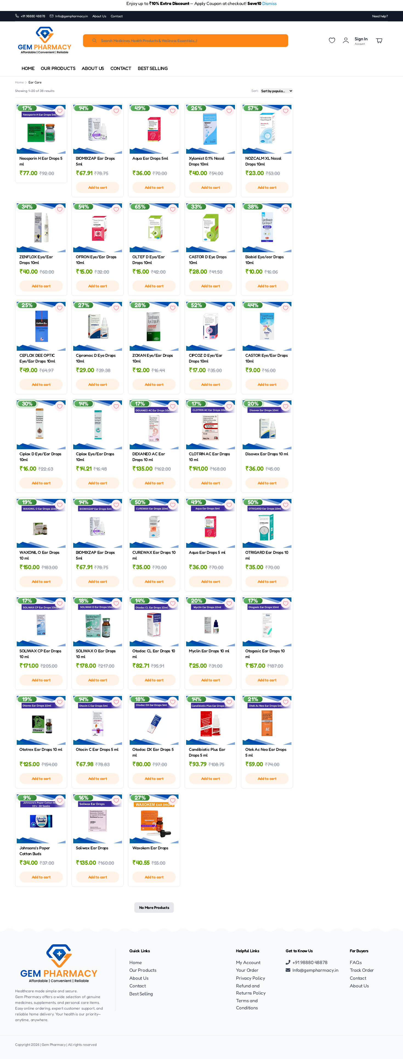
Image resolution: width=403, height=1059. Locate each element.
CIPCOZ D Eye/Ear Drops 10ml (205, 358)
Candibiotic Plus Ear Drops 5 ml (207, 752)
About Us (99, 16)
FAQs (356, 962)
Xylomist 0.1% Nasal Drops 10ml (206, 161)
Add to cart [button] (97, 187)
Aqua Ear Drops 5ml (150, 158)
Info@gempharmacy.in (71, 16)
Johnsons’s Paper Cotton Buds (34, 850)
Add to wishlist (60, 111)
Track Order (362, 970)
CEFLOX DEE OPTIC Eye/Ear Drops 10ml (37, 358)
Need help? (380, 16)
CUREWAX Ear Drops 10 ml (154, 555)
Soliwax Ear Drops (92, 847)
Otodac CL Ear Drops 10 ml (153, 653)
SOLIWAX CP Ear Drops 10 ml (40, 653)
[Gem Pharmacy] (44, 40)
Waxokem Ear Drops (150, 847)
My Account (248, 962)
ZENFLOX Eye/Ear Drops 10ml (36, 259)
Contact (117, 16)
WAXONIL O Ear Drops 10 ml (39, 555)
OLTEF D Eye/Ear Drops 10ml (148, 259)
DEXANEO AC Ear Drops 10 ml (148, 456)
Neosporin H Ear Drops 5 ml (41, 161)
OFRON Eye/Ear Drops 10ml (96, 259)
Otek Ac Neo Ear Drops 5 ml (265, 752)
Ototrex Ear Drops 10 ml (40, 749)
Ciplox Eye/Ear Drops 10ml (95, 456)
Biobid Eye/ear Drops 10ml (264, 259)
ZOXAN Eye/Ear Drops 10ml (152, 358)
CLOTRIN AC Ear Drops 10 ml (209, 456)
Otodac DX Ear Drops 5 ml (153, 752)
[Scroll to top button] (391, 1047)
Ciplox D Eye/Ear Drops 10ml (40, 456)
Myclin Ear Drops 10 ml (209, 650)
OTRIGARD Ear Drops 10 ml (266, 555)
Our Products (58, 68)
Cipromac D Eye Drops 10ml (96, 358)
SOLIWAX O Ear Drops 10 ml (96, 653)
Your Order (247, 970)
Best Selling (153, 68)
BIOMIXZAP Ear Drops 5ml (95, 161)
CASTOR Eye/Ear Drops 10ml (266, 358)
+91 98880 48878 (33, 16)
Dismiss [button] (269, 3)
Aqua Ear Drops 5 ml (207, 552)
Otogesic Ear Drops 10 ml (265, 653)
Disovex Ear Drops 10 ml (266, 453)
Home (28, 68)
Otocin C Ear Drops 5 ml (97, 749)
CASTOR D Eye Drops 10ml (207, 259)
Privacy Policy (250, 978)
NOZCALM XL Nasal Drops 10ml (263, 161)
